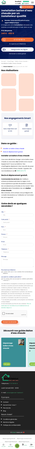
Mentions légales (8, 422)
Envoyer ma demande (9, 322)
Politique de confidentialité (12, 425)
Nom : (3, 226)
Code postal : (5, 219)
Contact (6, 402)
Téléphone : (5, 249)
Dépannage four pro (24, 441)
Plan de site (7, 408)
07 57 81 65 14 (19, 39)
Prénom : (4, 234)
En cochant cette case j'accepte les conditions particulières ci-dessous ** (18, 279)
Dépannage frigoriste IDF (9, 438)
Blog (4, 411)
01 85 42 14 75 (21, 171)
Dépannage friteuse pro (11, 441)
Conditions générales (10, 419)
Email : (3, 241)
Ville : (3, 212)
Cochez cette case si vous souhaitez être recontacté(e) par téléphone (18, 272)
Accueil (3, 61)
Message (3, 256)
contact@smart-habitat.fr (14, 392)
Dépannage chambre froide (24, 438)
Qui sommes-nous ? (9, 405)
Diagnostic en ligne (19, 49)
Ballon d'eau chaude (21, 61)
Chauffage (10, 61)
